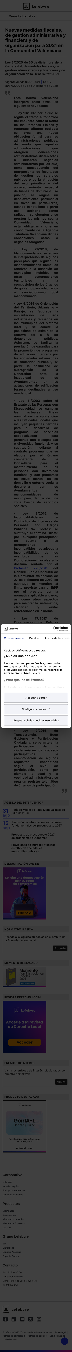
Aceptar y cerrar (36, 697)
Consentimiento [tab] (14, 638)
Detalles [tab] (34, 638)
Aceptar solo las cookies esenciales (36, 720)
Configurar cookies (34, 709)
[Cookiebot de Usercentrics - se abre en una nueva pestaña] (52, 628)
